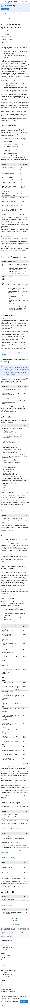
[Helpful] (10, 18)
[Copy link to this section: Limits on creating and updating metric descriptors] (16, 569)
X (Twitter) (3, 987)
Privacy (10, 996)
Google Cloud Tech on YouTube (8, 991)
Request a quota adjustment (21, 116)
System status (4, 962)
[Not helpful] (12, 18)
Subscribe (23, 1001)
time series (7, 197)
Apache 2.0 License (13, 931)
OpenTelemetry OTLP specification (9, 383)
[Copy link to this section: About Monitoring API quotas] (24, 315)
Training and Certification (6, 976)
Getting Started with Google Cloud (8, 970)
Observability (16, 13)
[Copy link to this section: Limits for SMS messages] (21, 803)
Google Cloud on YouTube (6, 989)
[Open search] (20, 1)
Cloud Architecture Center (7, 974)
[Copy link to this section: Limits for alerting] (15, 598)
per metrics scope (18, 518)
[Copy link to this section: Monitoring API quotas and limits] (27, 257)
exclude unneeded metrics (7, 157)
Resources (5, 15)
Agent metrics (6, 441)
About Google (4, 996)
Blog (2, 982)
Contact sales (4, 949)
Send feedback (6, 21)
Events (2, 984)
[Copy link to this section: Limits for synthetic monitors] (24, 829)
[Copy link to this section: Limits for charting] (16, 858)
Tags (3, 913)
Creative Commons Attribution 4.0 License (11, 929)
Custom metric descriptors (7, 167)
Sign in (26, 1)
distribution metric (6, 191)
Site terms (15, 996)
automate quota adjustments (16, 91)
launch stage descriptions (9, 374)
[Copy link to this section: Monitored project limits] (20, 536)
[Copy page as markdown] (7, 31)
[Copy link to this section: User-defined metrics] (19, 125)
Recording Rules (19, 309)
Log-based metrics (7, 490)
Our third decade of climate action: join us (11, 998)
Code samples (4, 972)
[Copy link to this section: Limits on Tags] (13, 905)
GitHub (2, 968)
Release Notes (4, 959)
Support (3, 957)
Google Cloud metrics (11, 483)
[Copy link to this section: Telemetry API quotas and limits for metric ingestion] (14, 362)
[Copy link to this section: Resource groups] (15, 511)
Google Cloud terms (23, 996)
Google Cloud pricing (5, 945)
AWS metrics (6, 487)
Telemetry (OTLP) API (9, 379)
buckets (8, 190)
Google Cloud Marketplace (7, 947)
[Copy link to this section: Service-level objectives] (20, 892)
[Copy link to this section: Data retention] (13, 417)
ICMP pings (13, 838)
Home (2, 13)
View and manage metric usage (21, 160)
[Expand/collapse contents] (9, 34)
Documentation (8, 13)
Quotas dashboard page (14, 269)
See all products (4, 942)
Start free (5, 9)
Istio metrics (5, 485)
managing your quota (17, 559)
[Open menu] (2, 1)
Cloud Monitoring (9, 6)
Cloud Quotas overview (21, 111)
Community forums (5, 955)
